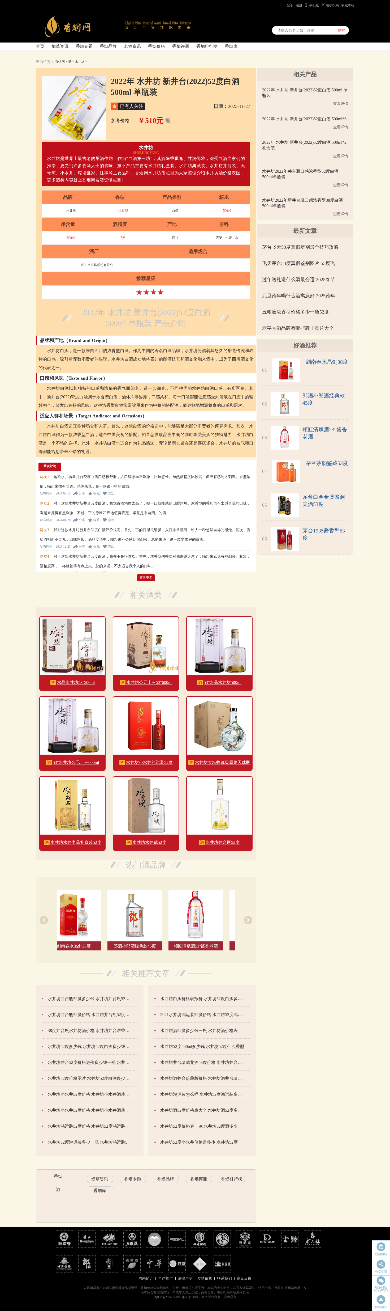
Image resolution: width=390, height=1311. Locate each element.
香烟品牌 (108, 46)
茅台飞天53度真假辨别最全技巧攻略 (300, 247)
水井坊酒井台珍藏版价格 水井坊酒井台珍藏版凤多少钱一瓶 (216, 1078)
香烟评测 (180, 46)
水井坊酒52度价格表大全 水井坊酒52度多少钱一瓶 (207, 1110)
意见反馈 (244, 1278)
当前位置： (45, 62)
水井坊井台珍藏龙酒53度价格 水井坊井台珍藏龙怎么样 (211, 1062)
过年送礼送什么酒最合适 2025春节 (298, 279)
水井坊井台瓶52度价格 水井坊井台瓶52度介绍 (91, 1014)
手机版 (314, 5)
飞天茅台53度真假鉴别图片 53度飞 (298, 263)
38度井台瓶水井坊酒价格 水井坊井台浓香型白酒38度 (97, 1030)
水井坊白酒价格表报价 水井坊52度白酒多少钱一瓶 (207, 998)
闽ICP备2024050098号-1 (170, 1297)
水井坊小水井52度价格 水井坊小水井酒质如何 (91, 1094)
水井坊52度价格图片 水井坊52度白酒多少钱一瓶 (93, 1078)
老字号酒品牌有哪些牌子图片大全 (298, 328)
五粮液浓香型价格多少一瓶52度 (295, 312)
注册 (299, 5)
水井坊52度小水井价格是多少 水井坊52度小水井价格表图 (213, 1142)
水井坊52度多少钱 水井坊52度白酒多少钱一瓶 (91, 1046)
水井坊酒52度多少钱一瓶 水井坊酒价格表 (199, 1030)
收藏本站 (347, 5)
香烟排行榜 (207, 46)
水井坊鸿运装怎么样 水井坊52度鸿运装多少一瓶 (205, 1094)
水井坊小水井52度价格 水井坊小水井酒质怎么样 (93, 1110)
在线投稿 (332, 5)
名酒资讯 (132, 46)
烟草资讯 (59, 46)
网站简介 (145, 1278)
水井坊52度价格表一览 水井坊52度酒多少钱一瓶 (205, 1126)
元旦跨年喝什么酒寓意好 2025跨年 (298, 295)
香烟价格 (156, 46)
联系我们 (224, 1278)
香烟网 (60, 62)
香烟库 (231, 46)
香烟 (58, 1176)
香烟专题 (84, 46)
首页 (40, 46)
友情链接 (204, 1278)
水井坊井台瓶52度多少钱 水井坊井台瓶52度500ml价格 (98, 998)
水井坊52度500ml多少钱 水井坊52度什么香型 (202, 1046)
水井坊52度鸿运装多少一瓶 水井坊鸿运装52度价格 (95, 1142)
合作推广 (165, 1278)
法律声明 (185, 1278)
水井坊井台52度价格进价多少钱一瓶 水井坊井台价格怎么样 (103, 1062)
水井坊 (79, 62)
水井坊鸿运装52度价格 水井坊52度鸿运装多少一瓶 (95, 1126)
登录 (290, 5)
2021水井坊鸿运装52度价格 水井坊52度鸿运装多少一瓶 (211, 1014)
